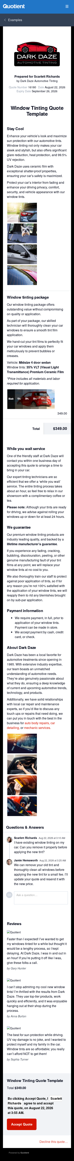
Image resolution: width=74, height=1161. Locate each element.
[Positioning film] (22, 764)
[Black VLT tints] (22, 254)
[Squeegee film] (22, 785)
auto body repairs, (37, 723)
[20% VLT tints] (22, 275)
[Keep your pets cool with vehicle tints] (22, 233)
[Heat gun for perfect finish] (22, 806)
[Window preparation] (22, 743)
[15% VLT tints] (22, 212)
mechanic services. (37, 727)
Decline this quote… (53, 1141)
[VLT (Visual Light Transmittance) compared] (31, 399)
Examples (15, 20)
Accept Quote (21, 1124)
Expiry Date (24, 91)
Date (41, 87)
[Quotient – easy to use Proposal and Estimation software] (14, 6)
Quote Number (18, 87)
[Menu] (67, 6)
